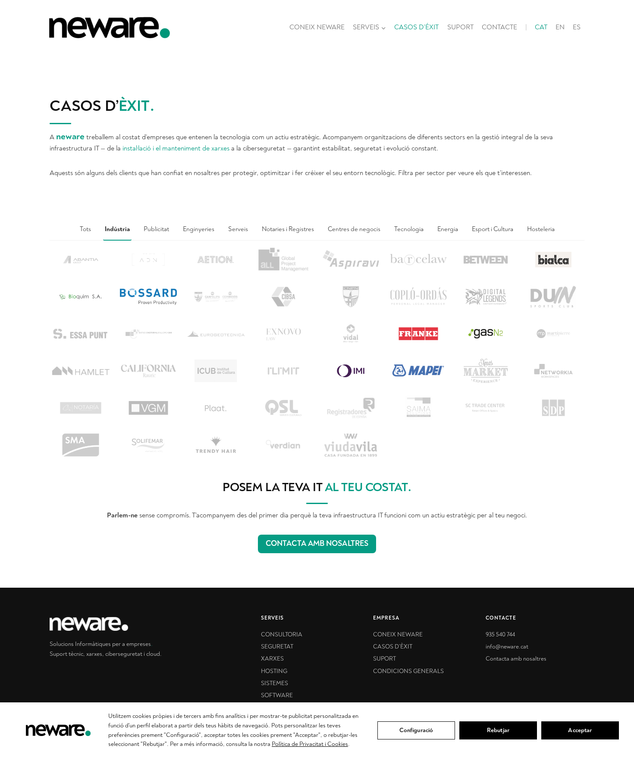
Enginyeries (198, 229)
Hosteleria (541, 229)
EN (560, 27)
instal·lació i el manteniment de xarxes (175, 148)
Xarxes (272, 658)
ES (577, 27)
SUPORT (460, 27)
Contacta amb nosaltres (516, 658)
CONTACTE (499, 27)
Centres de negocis (354, 229)
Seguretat (277, 646)
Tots (85, 229)
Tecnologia (409, 229)
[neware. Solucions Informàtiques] (127, 624)
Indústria (117, 229)
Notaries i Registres (288, 229)
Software (277, 695)
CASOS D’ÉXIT (416, 27)
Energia (447, 229)
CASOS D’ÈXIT (392, 646)
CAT (541, 27)
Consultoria (281, 634)
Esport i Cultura (492, 229)
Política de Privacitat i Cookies (310, 744)
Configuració (416, 730)
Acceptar (580, 730)
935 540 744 (500, 634)
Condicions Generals (408, 671)
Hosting (274, 671)
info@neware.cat (507, 646)
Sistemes (274, 683)
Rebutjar (498, 730)
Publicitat (156, 229)
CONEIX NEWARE (317, 27)
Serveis (238, 229)
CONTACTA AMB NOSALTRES (317, 543)
